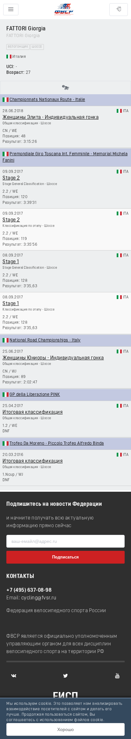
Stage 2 (11, 178)
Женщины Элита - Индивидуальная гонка (51, 117)
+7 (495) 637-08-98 (29, 590)
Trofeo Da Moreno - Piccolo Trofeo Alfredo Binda (57, 443)
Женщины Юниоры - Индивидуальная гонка (53, 358)
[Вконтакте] (13, 676)
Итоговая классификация (33, 412)
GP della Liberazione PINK (35, 394)
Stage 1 (11, 262)
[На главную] (63, 10)
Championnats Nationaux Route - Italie (47, 99)
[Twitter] (65, 676)
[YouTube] (117, 676)
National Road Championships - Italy (45, 340)
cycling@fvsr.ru (39, 598)
